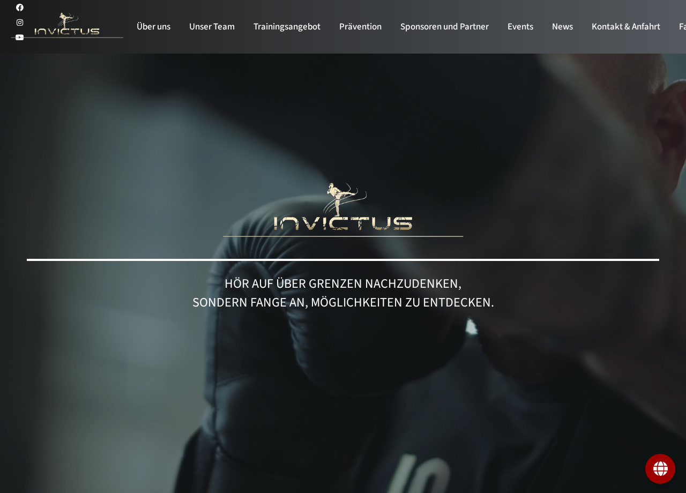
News (562, 26)
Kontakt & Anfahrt (626, 26)
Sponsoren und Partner (444, 26)
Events (520, 26)
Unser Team (212, 26)
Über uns (153, 26)
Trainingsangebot (286, 26)
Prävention (360, 26)
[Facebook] (19, 7)
